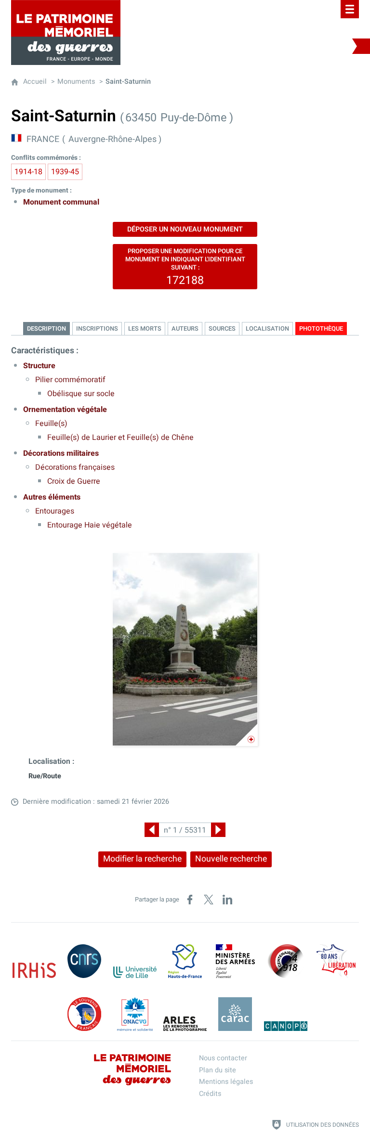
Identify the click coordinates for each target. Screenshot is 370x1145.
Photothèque (321, 328)
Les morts (144, 328)
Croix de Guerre (73, 481)
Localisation (267, 328)
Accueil (35, 82)
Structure (39, 366)
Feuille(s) (51, 423)
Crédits (210, 1094)
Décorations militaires (61, 453)
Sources (222, 328)
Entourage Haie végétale (89, 525)
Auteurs (185, 328)
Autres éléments (51, 497)
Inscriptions (97, 328)
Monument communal (61, 202)
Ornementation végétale (65, 409)
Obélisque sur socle (81, 393)
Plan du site (217, 1070)
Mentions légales (226, 1082)
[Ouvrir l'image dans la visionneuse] (185, 649)
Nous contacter (223, 1058)
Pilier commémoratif (70, 380)
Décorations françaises (75, 467)
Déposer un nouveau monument (185, 229)
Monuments (76, 82)
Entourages (54, 511)
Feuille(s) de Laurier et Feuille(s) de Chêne (120, 437)
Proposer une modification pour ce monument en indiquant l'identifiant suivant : (185, 267)
